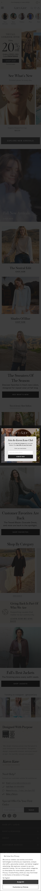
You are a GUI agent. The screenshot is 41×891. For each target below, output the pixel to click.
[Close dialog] (38, 430)
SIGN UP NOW (20, 456)
